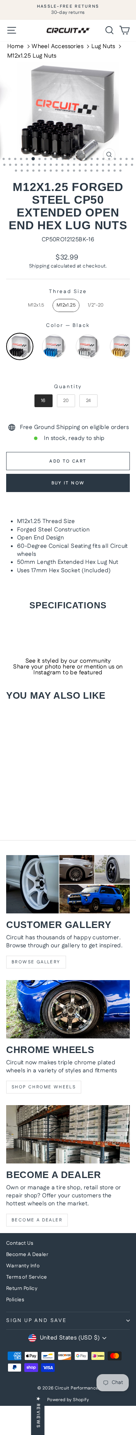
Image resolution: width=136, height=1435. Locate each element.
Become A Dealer (27, 1254)
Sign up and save (36, 1320)
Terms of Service (26, 1277)
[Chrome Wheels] (68, 1009)
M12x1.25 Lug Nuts (32, 56)
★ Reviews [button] (38, 1412)
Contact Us (19, 1243)
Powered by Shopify (68, 1400)
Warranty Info (23, 1266)
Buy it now (68, 483)
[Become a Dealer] (68, 1134)
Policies (15, 1299)
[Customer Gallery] (68, 884)
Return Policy (21, 1288)
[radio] (36, 305)
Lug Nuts (103, 47)
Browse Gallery (36, 962)
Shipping (39, 266)
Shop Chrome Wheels (44, 1087)
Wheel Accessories (57, 47)
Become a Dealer (37, 1220)
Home (15, 47)
